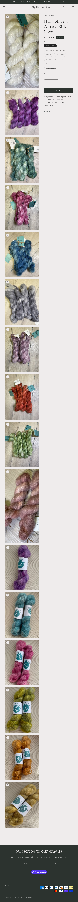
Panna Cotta (51, 46)
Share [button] (48, 112)
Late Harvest (51, 64)
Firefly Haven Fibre (15, 897)
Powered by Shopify (26, 897)
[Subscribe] (55, 863)
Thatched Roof (52, 69)
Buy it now (58, 90)
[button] (4, 7)
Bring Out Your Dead (54, 59)
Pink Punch (61, 55)
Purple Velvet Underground (56, 50)
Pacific (49, 55)
